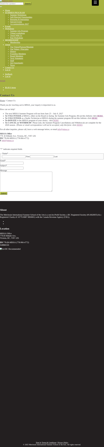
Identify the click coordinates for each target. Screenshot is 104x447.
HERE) (80, 125)
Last (55, 156)
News (12, 65)
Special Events (16, 22)
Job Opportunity (16, 63)
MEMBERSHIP (11, 40)
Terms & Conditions (49, 443)
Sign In (38, 443)
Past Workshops (16, 38)
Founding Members (18, 54)
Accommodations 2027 (19, 24)
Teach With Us (16, 35)
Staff (12, 61)
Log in (7, 70)
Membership (15, 42)
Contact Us (9, 67)
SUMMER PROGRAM (15, 13)
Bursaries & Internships (19, 19)
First (28, 156)
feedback (8, 74)
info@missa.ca (63, 129)
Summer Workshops (18, 15)
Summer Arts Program (19, 31)
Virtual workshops (17, 33)
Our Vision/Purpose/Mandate (21, 47)
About (7, 45)
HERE (100, 116)
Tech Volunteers (16, 58)
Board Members (16, 56)
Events (8, 26)
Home (7, 10)
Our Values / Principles (19, 49)
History (13, 51)
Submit (3, 193)
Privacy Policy (63, 443)
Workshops (9, 29)
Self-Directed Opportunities (21, 17)
